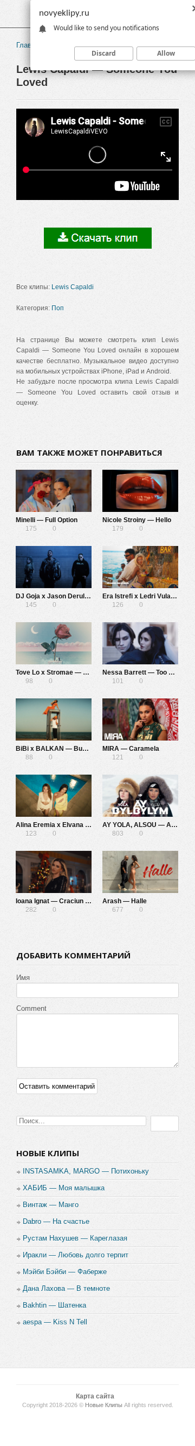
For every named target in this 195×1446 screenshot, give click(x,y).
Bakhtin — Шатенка (54, 1305)
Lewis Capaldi (72, 287)
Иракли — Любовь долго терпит (75, 1255)
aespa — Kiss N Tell (55, 1322)
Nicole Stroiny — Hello (136, 520)
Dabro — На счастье (56, 1221)
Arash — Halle (124, 901)
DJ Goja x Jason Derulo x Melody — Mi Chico (85, 596)
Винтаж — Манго (51, 1205)
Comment (31, 1008)
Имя (23, 978)
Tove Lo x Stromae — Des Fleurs (66, 672)
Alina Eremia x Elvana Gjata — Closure (75, 825)
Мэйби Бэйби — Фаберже (65, 1272)
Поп (57, 308)
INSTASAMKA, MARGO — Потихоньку (86, 1171)
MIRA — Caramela (130, 748)
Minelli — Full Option (46, 520)
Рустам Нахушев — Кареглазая (75, 1238)
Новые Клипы (103, 1405)
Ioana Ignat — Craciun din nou (61, 901)
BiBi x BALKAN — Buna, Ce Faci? (68, 748)
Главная (29, 45)
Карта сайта (95, 1396)
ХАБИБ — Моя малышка (64, 1188)
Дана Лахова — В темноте (66, 1288)
